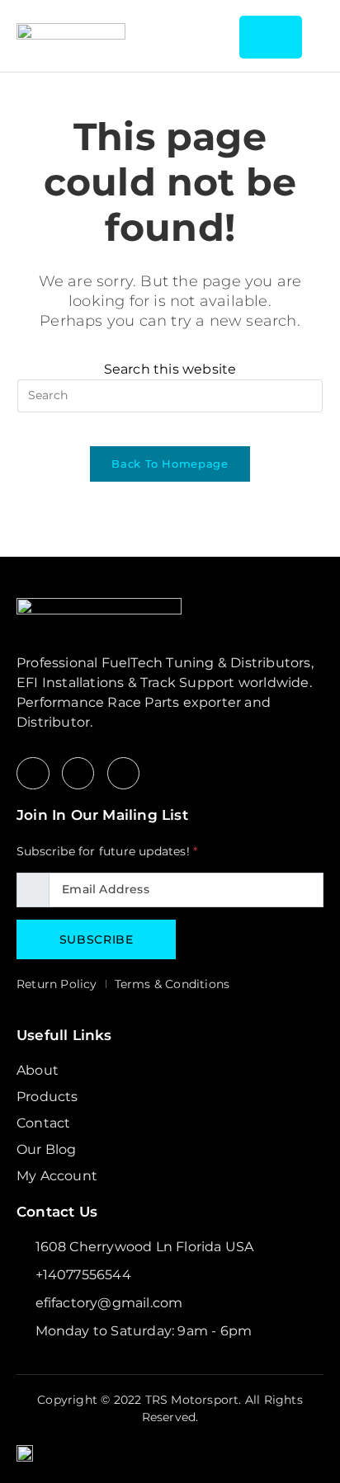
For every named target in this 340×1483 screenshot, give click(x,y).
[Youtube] (123, 773)
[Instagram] (78, 773)
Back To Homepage (169, 463)
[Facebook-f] (33, 773)
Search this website (170, 369)
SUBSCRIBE (96, 939)
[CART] (270, 37)
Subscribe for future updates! (107, 851)
